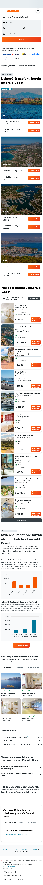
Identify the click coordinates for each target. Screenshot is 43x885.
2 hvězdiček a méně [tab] (33, 667)
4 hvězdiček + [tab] (7, 667)
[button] (3, 11)
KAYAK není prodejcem (11, 872)
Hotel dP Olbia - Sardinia (24, 435)
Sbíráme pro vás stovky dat (12, 876)
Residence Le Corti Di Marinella (27, 479)
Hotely (15, 849)
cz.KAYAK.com (7, 849)
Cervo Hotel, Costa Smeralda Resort (26, 328)
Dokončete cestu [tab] (10, 823)
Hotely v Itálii (33, 849)
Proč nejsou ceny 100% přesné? (14, 879)
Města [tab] (21, 823)
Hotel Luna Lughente (23, 500)
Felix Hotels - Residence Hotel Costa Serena (26, 350)
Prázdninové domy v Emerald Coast (16, 834)
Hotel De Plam (20, 372)
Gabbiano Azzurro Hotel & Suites (27, 393)
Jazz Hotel (19, 414)
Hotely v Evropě (23, 849)
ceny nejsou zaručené (9, 866)
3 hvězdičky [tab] (19, 667)
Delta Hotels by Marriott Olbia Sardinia (26, 457)
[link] (21, 645)
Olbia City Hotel (21, 306)
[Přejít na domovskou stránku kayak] (13, 11)
